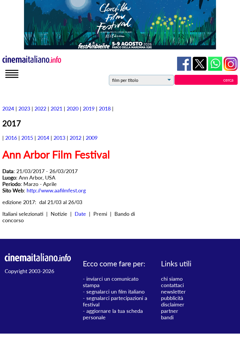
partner (169, 311)
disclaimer (172, 304)
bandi (167, 317)
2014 (43, 137)
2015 (27, 137)
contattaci (172, 285)
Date (80, 214)
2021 (56, 108)
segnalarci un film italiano (115, 291)
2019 (89, 108)
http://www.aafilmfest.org (56, 190)
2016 (11, 137)
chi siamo (172, 278)
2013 (59, 137)
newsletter (173, 291)
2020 (72, 108)
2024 (8, 108)
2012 (75, 137)
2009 (91, 137)
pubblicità (172, 298)
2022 (40, 108)
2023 (24, 108)
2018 (105, 108)
